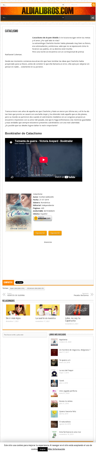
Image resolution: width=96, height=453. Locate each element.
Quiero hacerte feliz (67, 411)
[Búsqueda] (94, 5)
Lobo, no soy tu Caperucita (72, 319)
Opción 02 (40, 233)
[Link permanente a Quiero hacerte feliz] (54, 414)
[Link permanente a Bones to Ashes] (54, 403)
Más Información (56, 449)
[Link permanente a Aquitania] (54, 342)
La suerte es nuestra (46, 318)
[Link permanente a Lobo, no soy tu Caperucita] (77, 309)
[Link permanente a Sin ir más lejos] (18, 309)
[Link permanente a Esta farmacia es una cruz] (54, 434)
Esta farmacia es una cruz (70, 432)
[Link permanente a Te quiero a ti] (54, 362)
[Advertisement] (17, 42)
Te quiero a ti (64, 360)
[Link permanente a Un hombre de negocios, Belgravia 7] (54, 352)
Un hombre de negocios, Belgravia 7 (74, 350)
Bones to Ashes (65, 401)
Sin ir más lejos (13, 318)
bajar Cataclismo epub (17, 288)
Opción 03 (55, 233)
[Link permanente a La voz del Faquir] (54, 373)
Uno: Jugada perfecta (68, 391)
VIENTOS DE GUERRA (16, 294)
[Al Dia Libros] (48, 11)
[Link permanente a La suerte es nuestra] (48, 309)
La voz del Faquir (66, 370)
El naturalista (64, 422)
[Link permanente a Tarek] (54, 383)
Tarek (61, 381)
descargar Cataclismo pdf (35, 288)
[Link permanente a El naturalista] (54, 424)
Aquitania (63, 339)
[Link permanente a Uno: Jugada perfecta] (54, 393)
